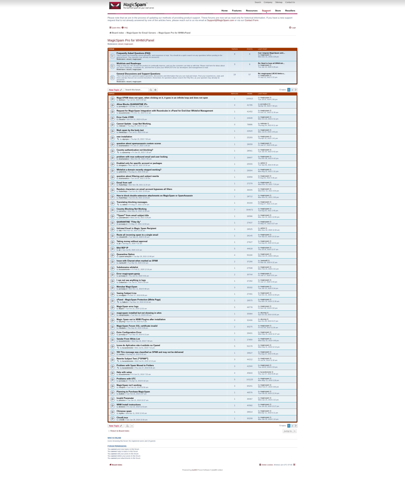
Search (258, 2)
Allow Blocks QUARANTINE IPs (132, 104)
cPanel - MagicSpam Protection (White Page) (138, 299)
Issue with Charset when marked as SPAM (137, 261)
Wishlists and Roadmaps (129, 63)
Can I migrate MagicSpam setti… (271, 53)
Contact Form (252, 20)
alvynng (263, 313)
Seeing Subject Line (126, 293)
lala (120, 230)
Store (278, 10)
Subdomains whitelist (127, 267)
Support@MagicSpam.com (220, 20)
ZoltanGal (122, 282)
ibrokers (122, 407)
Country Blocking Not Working (131, 209)
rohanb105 (123, 237)
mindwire (122, 328)
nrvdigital (122, 295)
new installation (124, 136)
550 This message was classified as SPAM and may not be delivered (150, 352)
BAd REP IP (122, 248)
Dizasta (122, 119)
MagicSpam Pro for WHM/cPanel (131, 40)
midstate (122, 126)
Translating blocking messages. (132, 202)
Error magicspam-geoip (128, 274)
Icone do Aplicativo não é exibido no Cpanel (138, 345)
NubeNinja (123, 185)
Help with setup (124, 372)
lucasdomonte (124, 113)
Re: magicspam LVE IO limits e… (271, 73)
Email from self (124, 182)
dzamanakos (124, 146)
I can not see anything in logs (131, 280)
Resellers (290, 10)
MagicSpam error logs (127, 306)
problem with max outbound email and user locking (142, 157)
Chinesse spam (124, 411)
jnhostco (122, 400)
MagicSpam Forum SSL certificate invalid (137, 326)
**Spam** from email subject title (133, 215)
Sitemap (278, 2)
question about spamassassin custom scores (139, 143)
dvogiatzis (123, 165)
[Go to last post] (271, 97)
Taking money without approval (132, 241)
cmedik (122, 420)
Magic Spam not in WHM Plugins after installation (141, 319)
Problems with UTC (126, 379)
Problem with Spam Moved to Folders (135, 365)
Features (237, 10)
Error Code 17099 (125, 117)
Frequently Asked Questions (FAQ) (133, 53)
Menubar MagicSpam (127, 287)
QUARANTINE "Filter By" (129, 222)
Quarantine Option (126, 254)
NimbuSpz (123, 132)
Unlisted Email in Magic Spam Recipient (136, 228)
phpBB (194, 470)
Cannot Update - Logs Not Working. (134, 124)
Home (224, 10)
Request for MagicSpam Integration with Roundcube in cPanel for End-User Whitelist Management (165, 111)
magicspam (128, 44)
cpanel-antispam (125, 256)
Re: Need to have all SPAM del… (271, 63)
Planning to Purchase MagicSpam (133, 391)
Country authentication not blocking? (135, 150)
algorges (125, 139)
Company (268, 2)
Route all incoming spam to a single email (137, 235)
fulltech (125, 302)
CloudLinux (122, 417)
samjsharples (124, 315)
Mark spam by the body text (130, 130)
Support (266, 10)
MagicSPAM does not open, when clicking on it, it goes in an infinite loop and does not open (162, 98)
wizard (120, 44)
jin (120, 243)
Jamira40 (122, 263)
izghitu (121, 413)
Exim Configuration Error (129, 332)
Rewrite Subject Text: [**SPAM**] (132, 358)
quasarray (126, 152)
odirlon (124, 205)
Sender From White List (128, 339)
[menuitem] (124, 28)
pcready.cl (123, 106)
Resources (252, 10)
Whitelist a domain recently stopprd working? (139, 170)
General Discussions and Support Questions (138, 74)
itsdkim (121, 394)
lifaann (121, 309)
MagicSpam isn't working (129, 385)
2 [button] (292, 89)
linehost (122, 100)
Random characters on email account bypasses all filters (144, 189)
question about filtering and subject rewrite (138, 176)
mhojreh (122, 387)
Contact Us (290, 2)
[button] (295, 90)
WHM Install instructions (129, 404)
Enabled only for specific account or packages (139, 163)
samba (121, 354)
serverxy (122, 211)
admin (262, 163)
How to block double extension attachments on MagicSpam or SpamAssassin (155, 195)
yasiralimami (123, 217)
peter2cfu (122, 172)
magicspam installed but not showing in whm (139, 313)
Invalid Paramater (125, 398)
